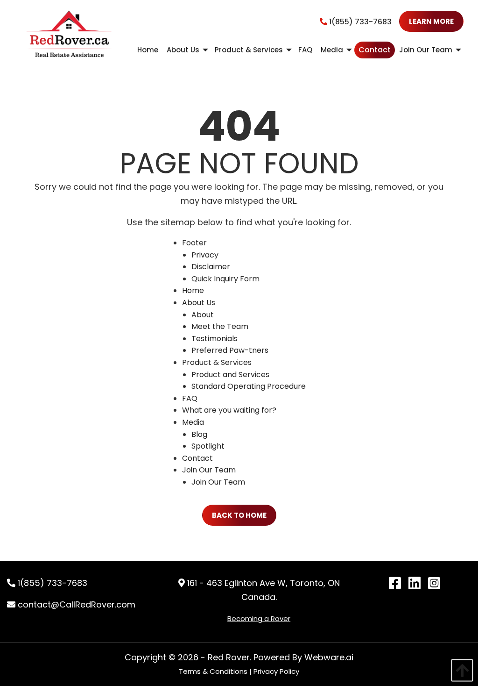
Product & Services (217, 362)
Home (193, 290)
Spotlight (208, 446)
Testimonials (214, 338)
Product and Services (230, 374)
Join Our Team (209, 469)
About (202, 314)
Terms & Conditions (213, 671)
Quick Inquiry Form (225, 278)
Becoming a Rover (258, 618)
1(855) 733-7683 (359, 21)
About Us (198, 302)
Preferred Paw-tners (229, 350)
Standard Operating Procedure (248, 386)
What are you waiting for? (229, 410)
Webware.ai (328, 657)
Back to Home (239, 515)
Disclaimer (210, 266)
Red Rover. (229, 657)
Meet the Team (219, 326)
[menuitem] (147, 50)
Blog (199, 434)
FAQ (189, 398)
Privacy (204, 255)
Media (193, 422)
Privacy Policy (276, 671)
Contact (197, 458)
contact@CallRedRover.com (75, 604)
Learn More (431, 21)
